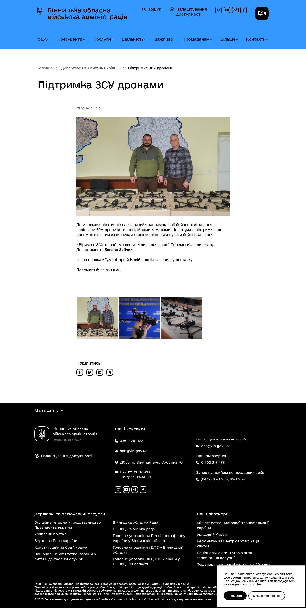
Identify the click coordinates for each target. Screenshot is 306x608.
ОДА (42, 39)
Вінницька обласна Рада (135, 522)
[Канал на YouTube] (227, 10)
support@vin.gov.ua (176, 583)
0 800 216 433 (213, 462)
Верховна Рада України (55, 541)
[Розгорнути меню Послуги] (112, 39)
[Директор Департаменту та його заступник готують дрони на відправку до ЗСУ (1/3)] (97, 318)
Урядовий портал (50, 534)
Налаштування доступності (191, 11)
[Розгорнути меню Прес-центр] (83, 39)
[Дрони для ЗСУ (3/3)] (181, 318)
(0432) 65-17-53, (214, 479)
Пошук (154, 9)
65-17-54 (237, 479)
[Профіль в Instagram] (218, 10)
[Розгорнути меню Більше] (236, 39)
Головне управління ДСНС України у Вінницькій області (146, 561)
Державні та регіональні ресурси (69, 514)
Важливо (163, 39)
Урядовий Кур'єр (212, 534)
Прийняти (235, 595)
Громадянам (197, 39)
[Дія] (262, 13)
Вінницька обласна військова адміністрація (87, 13)
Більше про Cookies (266, 595)
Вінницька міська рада (134, 529)
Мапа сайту (46, 410)
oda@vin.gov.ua (215, 446)
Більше (227, 39)
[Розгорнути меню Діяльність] (145, 39)
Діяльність (133, 39)
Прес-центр (69, 39)
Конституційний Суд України (60, 547)
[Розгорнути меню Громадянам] (211, 39)
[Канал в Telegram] (235, 10)
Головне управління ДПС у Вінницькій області (148, 549)
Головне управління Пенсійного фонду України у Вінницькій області (149, 538)
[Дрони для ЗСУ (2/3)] (139, 318)
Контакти (256, 39)
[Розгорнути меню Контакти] (267, 39)
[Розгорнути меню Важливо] (174, 39)
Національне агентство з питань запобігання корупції (227, 555)
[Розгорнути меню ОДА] (48, 39)
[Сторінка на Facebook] (243, 10)
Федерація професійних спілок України (234, 564)
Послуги (102, 39)
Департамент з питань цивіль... (90, 68)
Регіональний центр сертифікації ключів (228, 543)
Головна (44, 68)
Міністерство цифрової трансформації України (233, 525)
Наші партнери (213, 514)
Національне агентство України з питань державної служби (65, 556)
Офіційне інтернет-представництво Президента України (67, 524)
